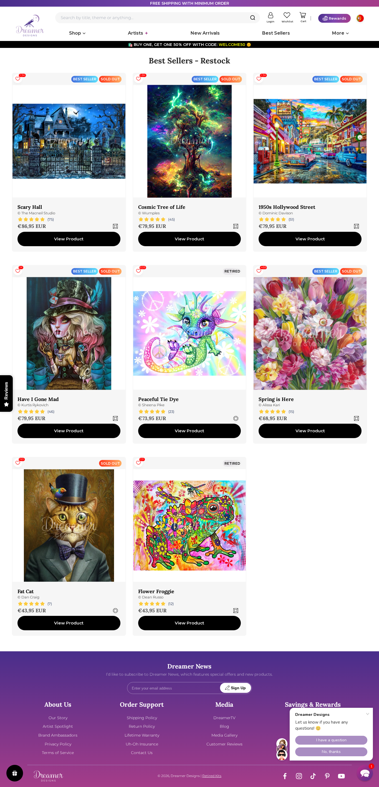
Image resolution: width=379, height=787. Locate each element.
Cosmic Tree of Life (161, 207)
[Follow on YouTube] (341, 776)
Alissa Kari (271, 405)
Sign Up (238, 688)
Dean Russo (152, 597)
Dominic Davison (277, 213)
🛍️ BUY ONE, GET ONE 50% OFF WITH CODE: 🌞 (189, 44)
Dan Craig (30, 597)
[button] (365, 773)
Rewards (337, 18)
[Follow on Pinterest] (327, 776)
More (338, 33)
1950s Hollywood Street (287, 207)
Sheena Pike (153, 405)
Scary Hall (29, 207)
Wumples (151, 213)
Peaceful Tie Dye (158, 399)
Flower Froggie (156, 591)
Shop (75, 33)
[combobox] (157, 17)
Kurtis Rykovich (35, 405)
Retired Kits (211, 776)
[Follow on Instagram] (299, 776)
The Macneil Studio (38, 213)
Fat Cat (25, 591)
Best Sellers (276, 33)
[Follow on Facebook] (285, 776)
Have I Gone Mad (38, 399)
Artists (135, 33)
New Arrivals (205, 33)
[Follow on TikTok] (313, 776)
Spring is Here (276, 399)
